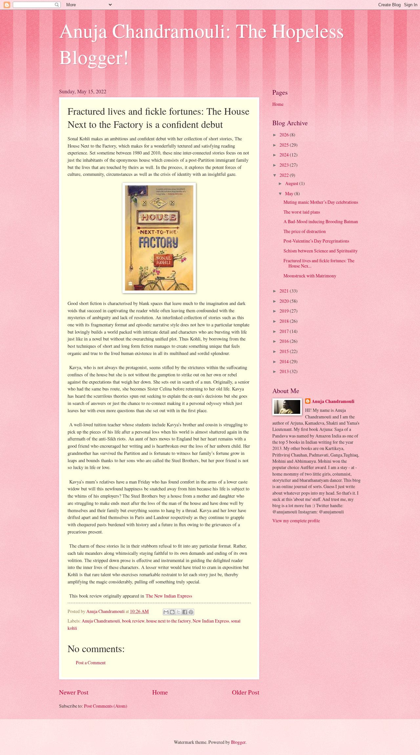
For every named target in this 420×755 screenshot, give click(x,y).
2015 (285, 351)
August (292, 183)
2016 (285, 341)
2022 (285, 175)
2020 (285, 301)
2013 (285, 371)
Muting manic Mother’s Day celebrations (321, 202)
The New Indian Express (169, 596)
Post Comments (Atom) (105, 706)
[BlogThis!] (172, 612)
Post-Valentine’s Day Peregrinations (316, 241)
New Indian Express (211, 621)
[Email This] (166, 612)
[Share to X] (178, 612)
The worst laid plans (302, 212)
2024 (285, 155)
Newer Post (73, 692)
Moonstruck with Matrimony (310, 275)
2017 (285, 331)
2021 (285, 291)
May (289, 193)
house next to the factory (168, 621)
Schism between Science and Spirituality (321, 251)
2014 (285, 361)
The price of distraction (305, 231)
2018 (285, 321)
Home (160, 692)
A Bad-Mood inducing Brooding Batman (321, 221)
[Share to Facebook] (184, 612)
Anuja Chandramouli (101, 621)
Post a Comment (91, 662)
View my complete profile (296, 520)
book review (133, 621)
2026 (285, 134)
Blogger (238, 742)
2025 (285, 145)
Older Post (245, 692)
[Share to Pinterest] (191, 612)
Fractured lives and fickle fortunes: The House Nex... (319, 263)
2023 (285, 165)
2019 (285, 311)
